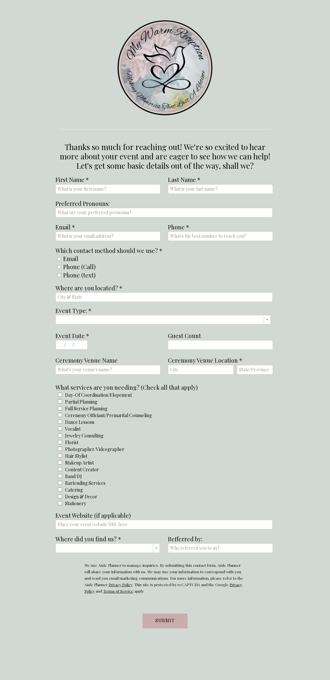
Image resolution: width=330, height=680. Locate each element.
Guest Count (184, 336)
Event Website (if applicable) (93, 515)
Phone (178, 227)
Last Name (184, 180)
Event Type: (73, 311)
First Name (72, 180)
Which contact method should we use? (108, 251)
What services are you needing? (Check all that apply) (126, 387)
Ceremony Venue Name (86, 360)
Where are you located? (88, 288)
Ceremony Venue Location (205, 360)
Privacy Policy (120, 584)
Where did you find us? (88, 539)
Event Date (72, 336)
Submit (165, 620)
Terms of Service (118, 591)
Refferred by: (185, 539)
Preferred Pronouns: (82, 203)
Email (65, 227)
